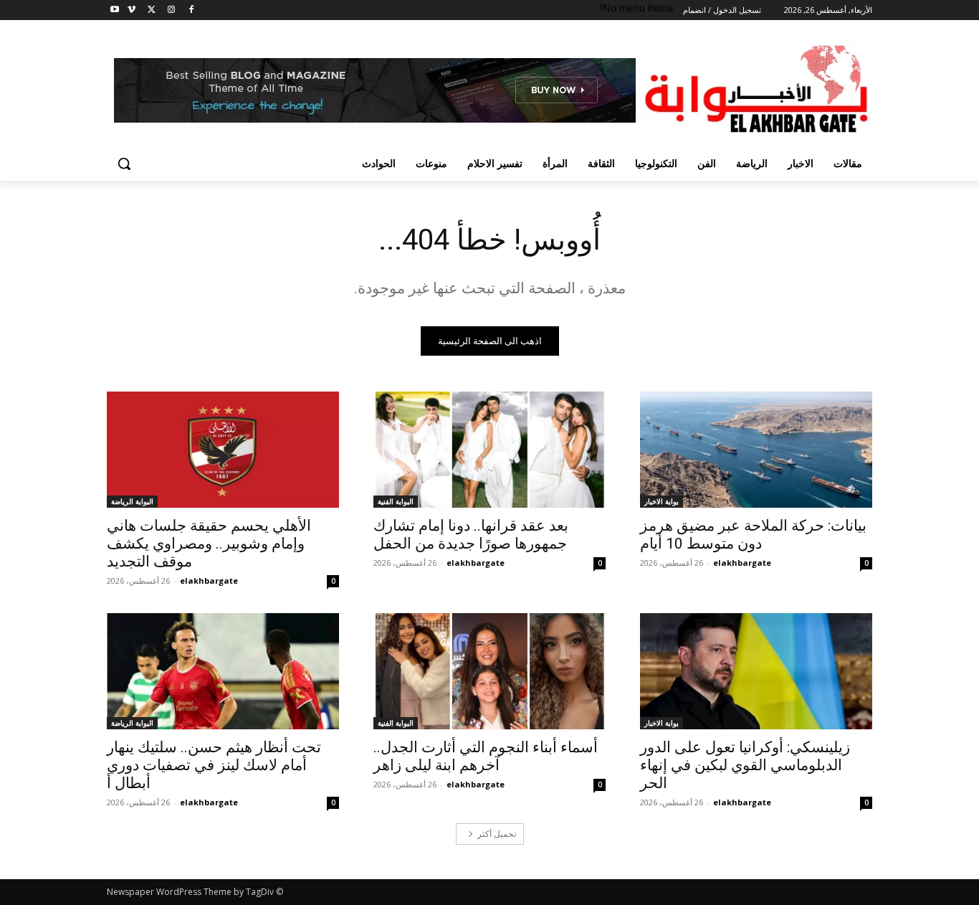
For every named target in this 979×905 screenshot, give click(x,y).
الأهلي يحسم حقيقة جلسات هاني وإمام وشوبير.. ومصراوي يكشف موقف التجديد (209, 543)
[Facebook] (191, 10)
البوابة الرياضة (132, 501)
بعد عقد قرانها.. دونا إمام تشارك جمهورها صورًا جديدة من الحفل (470, 534)
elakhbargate (742, 562)
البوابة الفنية (396, 501)
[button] (124, 163)
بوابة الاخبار (661, 501)
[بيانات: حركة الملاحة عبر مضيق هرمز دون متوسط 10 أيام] (756, 450)
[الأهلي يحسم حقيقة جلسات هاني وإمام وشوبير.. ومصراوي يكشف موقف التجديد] (223, 450)
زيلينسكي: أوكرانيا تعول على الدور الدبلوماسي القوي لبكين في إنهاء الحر (745, 765)
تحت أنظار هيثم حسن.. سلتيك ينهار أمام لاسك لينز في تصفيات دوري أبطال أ (214, 765)
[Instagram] (171, 10)
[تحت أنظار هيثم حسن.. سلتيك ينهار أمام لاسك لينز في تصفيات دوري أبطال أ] (223, 671)
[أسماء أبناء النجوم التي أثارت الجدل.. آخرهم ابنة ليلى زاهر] (489, 671)
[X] (151, 10)
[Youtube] (115, 10)
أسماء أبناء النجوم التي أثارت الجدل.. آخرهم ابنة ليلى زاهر (485, 756)
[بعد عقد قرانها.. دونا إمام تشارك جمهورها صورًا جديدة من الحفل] (489, 450)
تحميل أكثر (496, 834)
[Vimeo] (131, 10)
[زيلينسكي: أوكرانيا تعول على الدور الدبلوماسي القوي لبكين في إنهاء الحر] (756, 671)
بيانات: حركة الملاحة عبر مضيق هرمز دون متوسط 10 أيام (753, 534)
